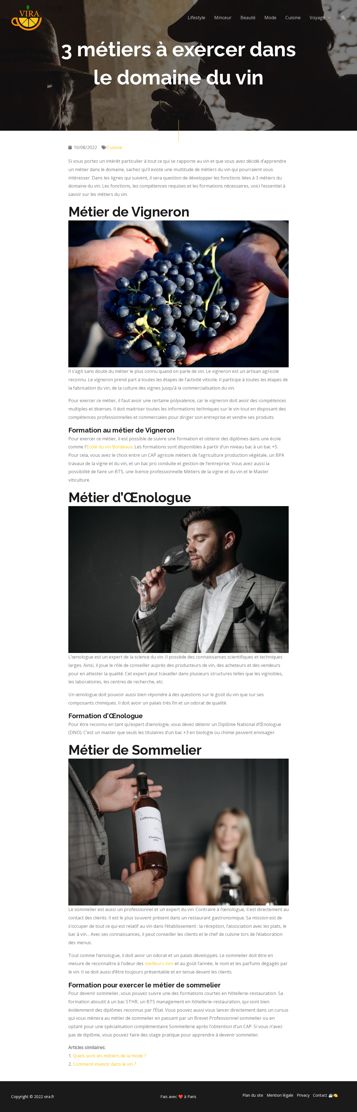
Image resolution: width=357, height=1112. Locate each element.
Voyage (317, 17)
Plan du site (252, 1095)
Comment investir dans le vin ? (104, 1064)
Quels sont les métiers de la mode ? (109, 1056)
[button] (343, 17)
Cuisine (293, 17)
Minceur (222, 17)
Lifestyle (196, 17)
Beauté (247, 17)
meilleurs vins (159, 963)
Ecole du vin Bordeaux (109, 447)
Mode (270, 17)
